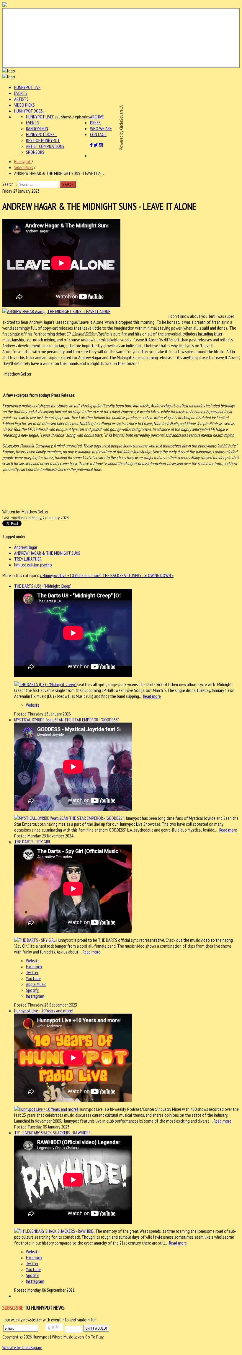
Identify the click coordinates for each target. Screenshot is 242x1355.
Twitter (32, 972)
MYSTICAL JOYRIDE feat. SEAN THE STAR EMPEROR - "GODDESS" (66, 720)
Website (33, 705)
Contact (98, 134)
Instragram (35, 996)
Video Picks (24, 105)
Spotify (32, 990)
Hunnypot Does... (29, 111)
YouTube (33, 978)
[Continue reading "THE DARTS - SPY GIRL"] (35, 940)
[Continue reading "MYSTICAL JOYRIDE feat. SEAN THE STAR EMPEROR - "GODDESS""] (69, 818)
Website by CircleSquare (22, 1347)
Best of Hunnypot (43, 140)
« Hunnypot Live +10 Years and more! (71, 575)
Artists (21, 99)
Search (67, 184)
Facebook (34, 966)
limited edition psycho (33, 565)
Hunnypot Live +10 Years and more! (43, 1011)
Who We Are (101, 128)
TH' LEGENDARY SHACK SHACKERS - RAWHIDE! (52, 1133)
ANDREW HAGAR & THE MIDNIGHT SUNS (47, 553)
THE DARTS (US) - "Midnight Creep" (42, 586)
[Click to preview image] (56, 311)
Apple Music (36, 984)
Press (95, 122)
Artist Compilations (45, 146)
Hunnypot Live (27, 87)
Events (20, 93)
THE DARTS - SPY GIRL (32, 842)
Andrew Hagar (25, 547)
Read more (152, 696)
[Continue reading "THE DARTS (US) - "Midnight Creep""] (45, 684)
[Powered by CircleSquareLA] (121, 38)
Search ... (9, 184)
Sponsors (35, 152)
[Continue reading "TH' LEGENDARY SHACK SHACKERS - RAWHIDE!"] (54, 1231)
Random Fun (37, 128)
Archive (97, 117)
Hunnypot (22, 161)
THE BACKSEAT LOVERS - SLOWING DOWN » (138, 575)
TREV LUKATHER (28, 559)
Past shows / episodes (71, 117)
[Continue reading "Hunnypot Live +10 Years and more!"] (46, 1109)
